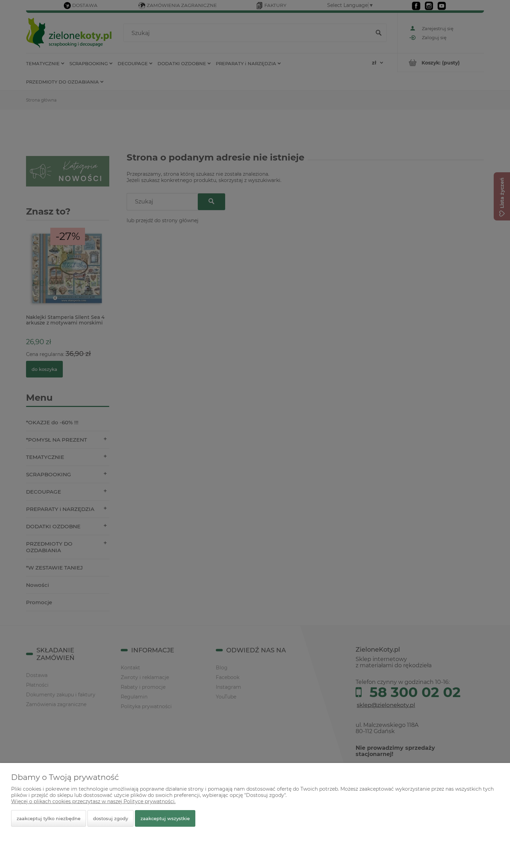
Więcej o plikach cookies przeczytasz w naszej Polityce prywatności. (93, 801)
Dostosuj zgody (110, 818)
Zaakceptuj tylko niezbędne (48, 818)
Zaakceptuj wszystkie (165, 818)
